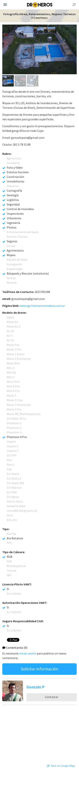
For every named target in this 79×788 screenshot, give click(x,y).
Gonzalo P (35, 687)
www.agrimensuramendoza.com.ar (42, 306)
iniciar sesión (27, 653)
